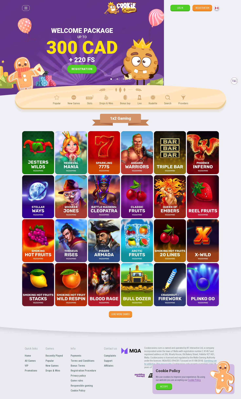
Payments (76, 355)
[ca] (217, 8)
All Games (30, 360)
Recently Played (54, 355)
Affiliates (108, 365)
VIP (26, 365)
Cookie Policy (78, 390)
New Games (52, 365)
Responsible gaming (82, 385)
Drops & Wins (53, 370)
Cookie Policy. (194, 380)
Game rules (77, 380)
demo (38, 161)
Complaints (110, 355)
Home (28, 355)
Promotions (31, 370)
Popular (50, 360)
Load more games (120, 314)
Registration (202, 8)
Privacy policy (78, 375)
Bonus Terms (78, 365)
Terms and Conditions (82, 360)
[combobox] (217, 8)
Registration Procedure (83, 370)
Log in (180, 8)
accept (164, 386)
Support (108, 360)
